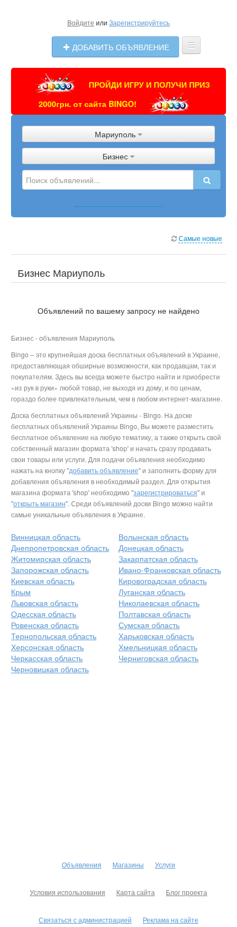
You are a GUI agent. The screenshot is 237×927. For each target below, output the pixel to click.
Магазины (128, 864)
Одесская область (43, 613)
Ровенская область (45, 624)
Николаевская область (159, 602)
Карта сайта (135, 892)
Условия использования (67, 892)
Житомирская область (51, 558)
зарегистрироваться (165, 492)
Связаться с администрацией (85, 919)
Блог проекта (186, 892)
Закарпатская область (158, 558)
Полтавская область (154, 613)
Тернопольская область (53, 635)
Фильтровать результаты (118, 200)
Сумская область (149, 624)
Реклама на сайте (170, 919)
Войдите (80, 22)
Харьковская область (156, 635)
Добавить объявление (119, 46)
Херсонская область (47, 646)
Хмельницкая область (157, 646)
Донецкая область (151, 547)
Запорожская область (50, 569)
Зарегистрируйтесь (139, 22)
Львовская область (44, 602)
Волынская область (153, 536)
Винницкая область (45, 536)
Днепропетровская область (60, 547)
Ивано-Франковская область (169, 569)
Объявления (81, 864)
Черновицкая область (50, 668)
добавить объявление (103, 470)
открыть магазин (39, 503)
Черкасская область (47, 657)
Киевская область (42, 580)
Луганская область (151, 591)
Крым (21, 591)
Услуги (165, 864)
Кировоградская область (162, 580)
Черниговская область (158, 657)
